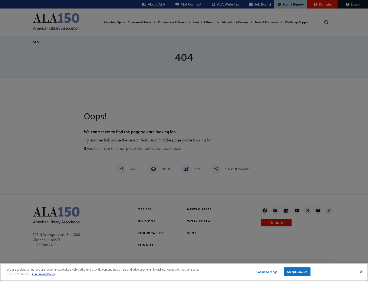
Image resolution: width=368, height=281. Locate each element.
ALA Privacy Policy (43, 273)
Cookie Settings (266, 272)
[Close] (361, 271)
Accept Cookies (297, 272)
